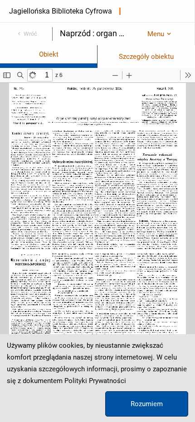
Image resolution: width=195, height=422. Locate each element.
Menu (155, 34)
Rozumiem (147, 404)
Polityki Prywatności (95, 381)
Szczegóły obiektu (146, 57)
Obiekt (48, 54)
